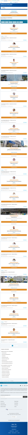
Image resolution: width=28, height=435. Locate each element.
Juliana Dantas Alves (14, 163)
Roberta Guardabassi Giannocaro (14, 333)
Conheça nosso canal (20, 385)
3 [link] (15, 345)
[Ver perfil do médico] (14, 25)
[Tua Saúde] (4, 385)
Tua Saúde (2, 0)
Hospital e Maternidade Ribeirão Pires (5, 137)
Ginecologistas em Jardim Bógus (5, 372)
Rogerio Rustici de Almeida (14, 197)
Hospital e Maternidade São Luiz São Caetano (7, 361)
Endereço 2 (5, 270)
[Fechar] (26, 20)
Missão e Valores (16, 401)
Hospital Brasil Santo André (4, 205)
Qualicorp (18, 432)
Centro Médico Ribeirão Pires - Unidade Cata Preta (8, 120)
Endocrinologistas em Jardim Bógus (6, 366)
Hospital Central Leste (4, 360)
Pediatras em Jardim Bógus (5, 368)
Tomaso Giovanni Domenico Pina (14, 247)
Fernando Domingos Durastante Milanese (14, 181)
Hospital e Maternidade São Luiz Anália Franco (7, 363)
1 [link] (12, 345)
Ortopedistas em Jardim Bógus (5, 375)
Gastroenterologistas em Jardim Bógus (6, 369)
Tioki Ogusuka (14, 63)
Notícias (18, 0)
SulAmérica (9, 432)
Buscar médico (5, 0)
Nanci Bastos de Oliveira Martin (14, 129)
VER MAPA (25, 56)
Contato (15, 406)
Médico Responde (14, 0)
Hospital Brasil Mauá (14, 12)
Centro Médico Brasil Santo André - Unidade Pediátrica (9, 204)
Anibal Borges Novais (14, 97)
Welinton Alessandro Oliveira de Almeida (14, 231)
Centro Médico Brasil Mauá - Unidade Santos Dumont (8, 54)
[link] (17, 345)
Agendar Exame (10, 0)
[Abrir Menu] (1, 2)
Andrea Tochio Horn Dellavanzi (14, 263)
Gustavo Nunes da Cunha (14, 298)
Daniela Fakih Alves (14, 29)
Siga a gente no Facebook (24, 385)
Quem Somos (2, 401)
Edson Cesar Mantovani (14, 113)
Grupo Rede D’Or (18, 420)
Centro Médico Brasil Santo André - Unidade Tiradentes (9, 305)
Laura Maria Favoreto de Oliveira (14, 47)
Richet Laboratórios (14, 432)
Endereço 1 (2, 270)
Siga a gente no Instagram (22, 385)
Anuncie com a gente (3, 406)
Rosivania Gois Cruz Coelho (14, 315)
